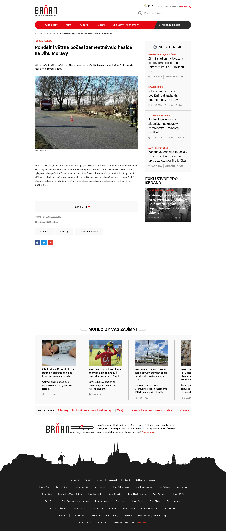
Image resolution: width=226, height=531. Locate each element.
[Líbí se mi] (89, 206)
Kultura (83, 24)
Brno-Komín (181, 487)
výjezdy (48, 41)
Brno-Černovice (102, 501)
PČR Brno (163, 148)
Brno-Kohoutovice (143, 487)
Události (50, 24)
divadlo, (152, 87)
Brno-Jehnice (80, 508)
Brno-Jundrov (62, 487)
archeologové (165, 115)
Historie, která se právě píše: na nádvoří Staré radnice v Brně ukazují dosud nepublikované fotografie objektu (169, 204)
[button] (37, 242)
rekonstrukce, (156, 55)
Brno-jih (112, 508)
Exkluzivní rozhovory (125, 24)
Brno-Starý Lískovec (58, 508)
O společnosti (79, 515)
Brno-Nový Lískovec (137, 494)
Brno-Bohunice (115, 494)
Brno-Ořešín (178, 494)
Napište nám (148, 432)
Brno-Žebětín (164, 487)
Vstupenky (113, 480)
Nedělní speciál (171, 24)
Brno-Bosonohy (160, 494)
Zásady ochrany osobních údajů (152, 515)
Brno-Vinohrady (81, 487)
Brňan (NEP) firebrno (49, 222)
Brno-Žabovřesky (121, 487)
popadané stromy (89, 231)
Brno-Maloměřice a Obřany (70, 494)
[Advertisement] (86, 272)
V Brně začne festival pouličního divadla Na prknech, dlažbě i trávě (163, 95)
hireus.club (142, 522)
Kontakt (62, 515)
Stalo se (38, 33)
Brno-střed (44, 487)
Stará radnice (166, 190)
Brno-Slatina (155, 501)
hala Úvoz (170, 55)
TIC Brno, (153, 190)
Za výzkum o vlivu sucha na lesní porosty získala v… (145, 410)
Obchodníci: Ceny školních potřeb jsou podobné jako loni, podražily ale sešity (58, 372)
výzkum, (152, 115)
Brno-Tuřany (97, 508)
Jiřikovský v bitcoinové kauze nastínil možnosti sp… (86, 410)
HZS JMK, (39, 41)
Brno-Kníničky (100, 487)
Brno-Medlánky (95, 494)
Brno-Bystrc (50, 501)
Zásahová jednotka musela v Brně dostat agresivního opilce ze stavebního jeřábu (167, 156)
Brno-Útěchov (129, 508)
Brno (160, 87)
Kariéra (128, 515)
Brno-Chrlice (138, 501)
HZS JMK (44, 231)
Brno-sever (121, 501)
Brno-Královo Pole (149, 508)
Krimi (68, 24)
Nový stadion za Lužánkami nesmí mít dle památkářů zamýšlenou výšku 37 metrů (105, 372)
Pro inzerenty (112, 515)
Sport (101, 24)
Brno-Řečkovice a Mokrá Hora (75, 501)
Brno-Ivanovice (174, 501)
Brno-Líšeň (47, 494)
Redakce (96, 515)
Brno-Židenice (170, 508)
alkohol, (153, 148)
